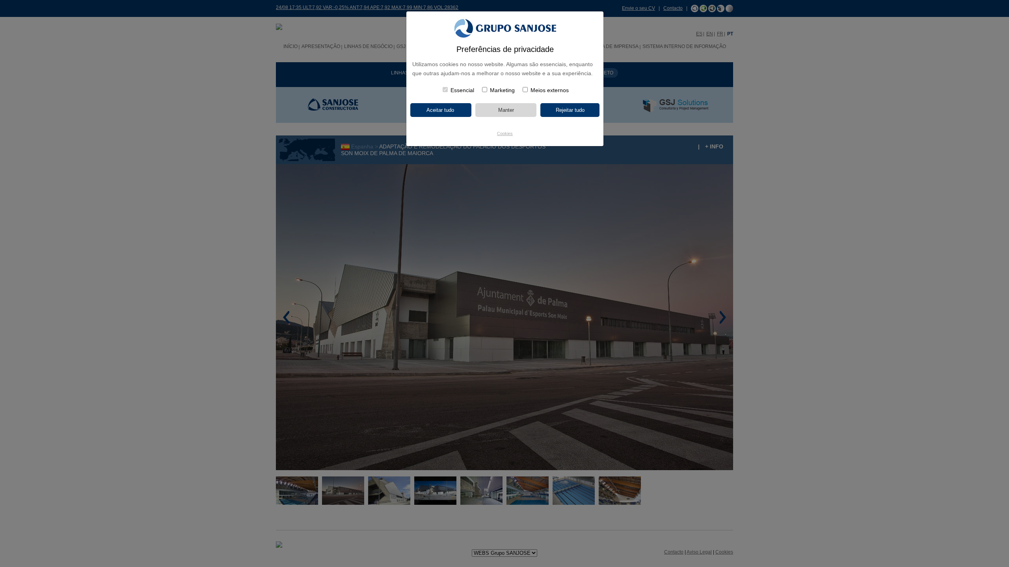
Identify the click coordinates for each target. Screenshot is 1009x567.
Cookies (505, 133)
